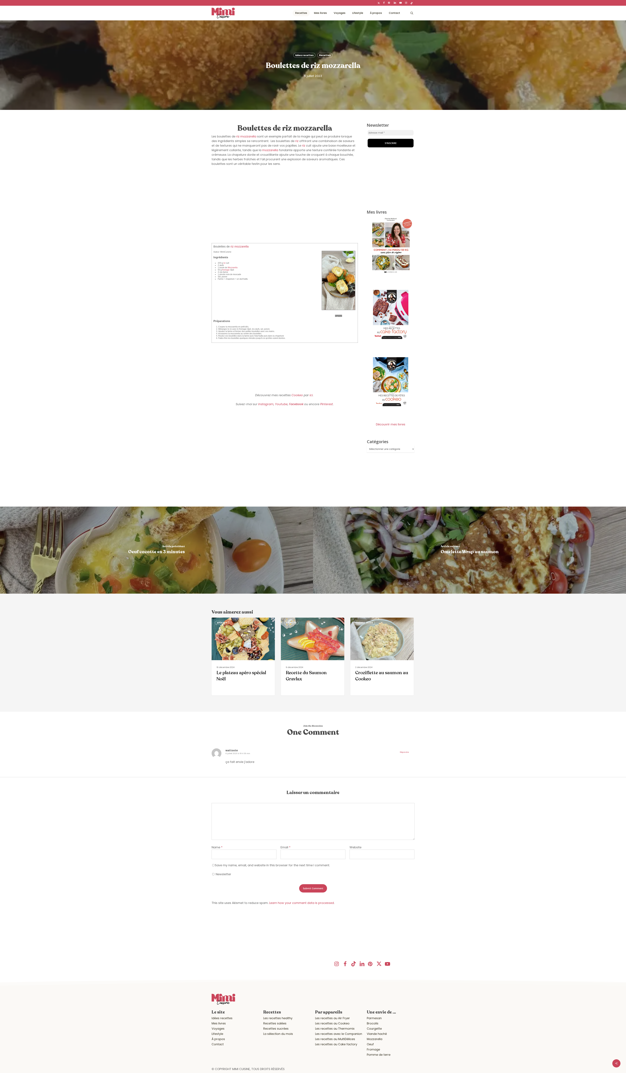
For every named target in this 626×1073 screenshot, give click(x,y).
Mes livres (219, 1023)
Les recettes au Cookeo (332, 1023)
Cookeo (297, 395)
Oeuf (370, 1044)
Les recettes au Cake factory (336, 1044)
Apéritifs (222, 622)
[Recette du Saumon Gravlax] (312, 656)
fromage (226, 270)
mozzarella (248, 136)
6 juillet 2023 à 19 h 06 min (237, 753)
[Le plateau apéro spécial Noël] (243, 656)
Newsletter (223, 874)
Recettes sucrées (276, 1029)
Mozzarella (233, 267)
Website (355, 847)
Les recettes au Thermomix (335, 1029)
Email (286, 847)
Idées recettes (304, 55)
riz (237, 136)
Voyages (218, 1029)
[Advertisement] (285, 216)
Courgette (374, 1029)
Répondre (404, 752)
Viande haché (377, 1034)
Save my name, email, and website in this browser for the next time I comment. (272, 865)
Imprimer (338, 316)
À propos (218, 1039)
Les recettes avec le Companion (338, 1034)
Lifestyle (217, 1034)
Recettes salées (274, 1023)
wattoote (231, 750)
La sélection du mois (278, 1034)
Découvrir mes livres (390, 424)
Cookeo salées (364, 622)
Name (217, 847)
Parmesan (374, 1018)
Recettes (325, 55)
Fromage (373, 1049)
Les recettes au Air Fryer (332, 1018)
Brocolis (372, 1023)
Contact (218, 1044)
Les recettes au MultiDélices (335, 1039)
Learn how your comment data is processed (301, 903)
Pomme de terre (378, 1055)
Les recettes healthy (277, 1018)
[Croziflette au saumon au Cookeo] (382, 656)
